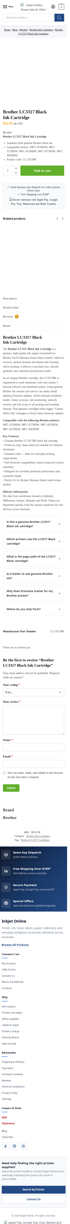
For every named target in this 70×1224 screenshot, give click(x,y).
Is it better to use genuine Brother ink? (30, 576)
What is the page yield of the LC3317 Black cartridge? (31, 559)
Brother (7, 132)
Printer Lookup (10, 1031)
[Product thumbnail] (32, 253)
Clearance (8, 1123)
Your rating (11, 684)
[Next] (62, 218)
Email (8, 756)
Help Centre (9, 969)
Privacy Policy (10, 1093)
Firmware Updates (12, 1074)
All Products (9, 1006)
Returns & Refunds (13, 982)
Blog (4, 1131)
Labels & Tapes (10, 1025)
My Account (9, 963)
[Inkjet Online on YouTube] (23, 1146)
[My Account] (53, 7)
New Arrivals (9, 1043)
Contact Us (8, 975)
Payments (7, 1068)
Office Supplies (10, 1019)
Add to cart (42, 171)
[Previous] (57, 218)
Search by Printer (34, 1189)
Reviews (6, 1080)
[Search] (59, 18)
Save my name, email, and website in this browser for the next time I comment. (35, 775)
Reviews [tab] (10, 316)
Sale (4, 1117)
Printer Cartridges (12, 1012)
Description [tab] (10, 298)
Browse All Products (15, 945)
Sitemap (6, 1099)
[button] (61, 7)
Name (8, 740)
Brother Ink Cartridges (38, 836)
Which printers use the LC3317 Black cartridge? (31, 541)
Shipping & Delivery (13, 1062)
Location (7, 988)
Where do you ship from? (24, 609)
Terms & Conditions (13, 1086)
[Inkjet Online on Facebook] (5, 1146)
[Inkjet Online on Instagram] (14, 1146)
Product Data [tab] (11, 307)
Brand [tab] (6, 325)
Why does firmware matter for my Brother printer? (30, 593)
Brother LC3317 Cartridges (35, 839)
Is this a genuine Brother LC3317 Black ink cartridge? (28, 524)
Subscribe (7, 1137)
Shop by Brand (10, 1037)
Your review (12, 701)
